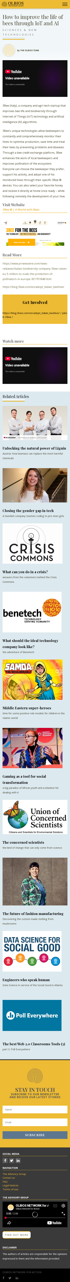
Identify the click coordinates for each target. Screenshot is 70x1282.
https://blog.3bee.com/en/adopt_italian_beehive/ (33, 287)
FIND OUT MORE (16, 1234)
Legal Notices (11, 1185)
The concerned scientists (23, 842)
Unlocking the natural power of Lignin (34, 448)
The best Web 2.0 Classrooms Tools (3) (34, 1044)
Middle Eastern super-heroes (27, 708)
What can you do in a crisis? (25, 571)
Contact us (9, 1177)
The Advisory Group (14, 1174)
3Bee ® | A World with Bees (21, 209)
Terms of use (10, 1189)
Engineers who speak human (26, 979)
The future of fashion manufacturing (33, 913)
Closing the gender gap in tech (28, 510)
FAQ (5, 1181)
